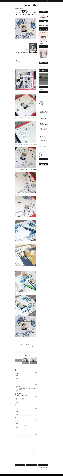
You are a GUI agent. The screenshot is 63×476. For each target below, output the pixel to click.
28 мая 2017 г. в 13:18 (19, 394)
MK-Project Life (40, 66)
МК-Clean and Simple (43, 65)
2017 (39, 100)
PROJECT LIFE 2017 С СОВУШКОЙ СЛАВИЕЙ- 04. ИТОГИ (43, 137)
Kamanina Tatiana (21, 386)
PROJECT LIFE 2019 (40, 25)
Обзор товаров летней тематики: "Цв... (32, 362)
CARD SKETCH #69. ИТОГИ (43, 146)
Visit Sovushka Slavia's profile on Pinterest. (43, 467)
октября (41, 103)
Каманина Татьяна (25, 49)
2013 (39, 156)
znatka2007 (19, 404)
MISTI (16, 65)
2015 (39, 154)
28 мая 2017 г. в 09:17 (19, 370)
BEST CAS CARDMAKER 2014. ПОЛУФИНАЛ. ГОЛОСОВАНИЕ (42, 83)
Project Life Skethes (41, 89)
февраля (41, 151)
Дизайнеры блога (41, 161)
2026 (40, 94)
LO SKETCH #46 (42, 119)
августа (41, 105)
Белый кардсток (18, 61)
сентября (41, 104)
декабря (41, 101)
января (41, 152)
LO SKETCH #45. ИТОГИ (43, 118)
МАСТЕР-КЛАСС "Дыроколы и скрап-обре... (18, 362)
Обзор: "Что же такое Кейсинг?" (44, 113)
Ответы (18, 373)
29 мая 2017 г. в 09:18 (21, 399)
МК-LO (39, 67)
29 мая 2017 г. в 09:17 (21, 387)
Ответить (36, 396)
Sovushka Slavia (31, 5)
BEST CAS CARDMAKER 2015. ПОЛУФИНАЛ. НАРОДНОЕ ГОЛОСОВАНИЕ (43, 75)
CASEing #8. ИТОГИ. (42, 125)
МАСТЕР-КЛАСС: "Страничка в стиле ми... (25, 362)
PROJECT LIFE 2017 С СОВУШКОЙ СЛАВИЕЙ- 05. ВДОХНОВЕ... (43, 116)
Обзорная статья (45, 66)
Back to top (46, 475)
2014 (39, 155)
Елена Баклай (19, 369)
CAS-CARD (43, 25)
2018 (39, 99)
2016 (39, 153)
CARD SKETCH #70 (42, 127)
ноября (41, 102)
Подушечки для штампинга (19, 64)
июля (40, 106)
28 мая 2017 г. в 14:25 (19, 405)
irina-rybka (19, 393)
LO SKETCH (47, 25)
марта (40, 150)
